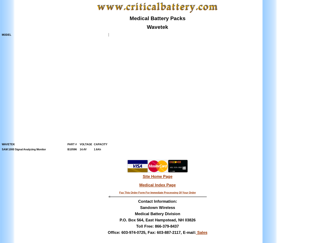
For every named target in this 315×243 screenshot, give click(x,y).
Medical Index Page (157, 185)
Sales (201, 232)
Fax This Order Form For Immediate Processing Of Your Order (157, 192)
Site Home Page (157, 176)
